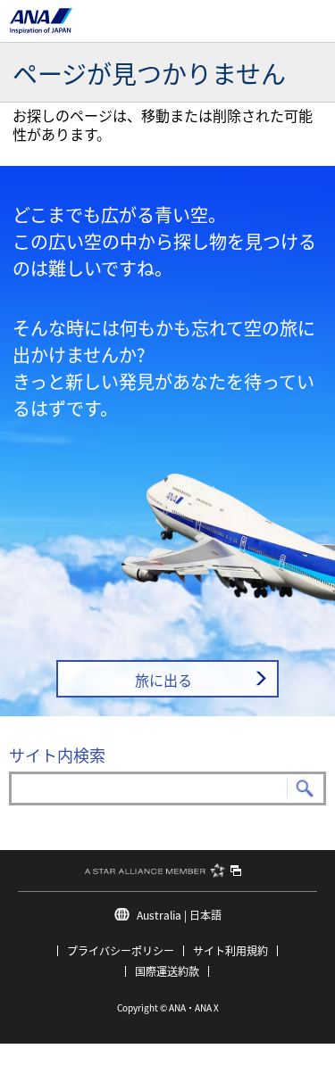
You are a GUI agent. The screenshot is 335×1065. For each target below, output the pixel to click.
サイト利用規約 (230, 950)
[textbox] (167, 788)
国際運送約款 (167, 970)
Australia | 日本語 (179, 914)
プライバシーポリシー (120, 950)
